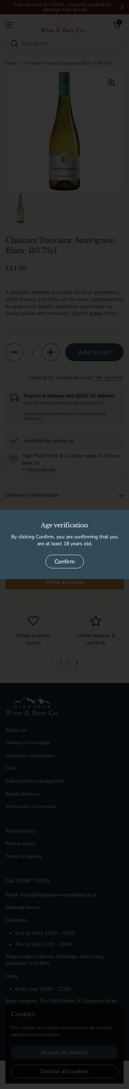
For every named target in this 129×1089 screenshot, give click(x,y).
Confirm (64, 561)
